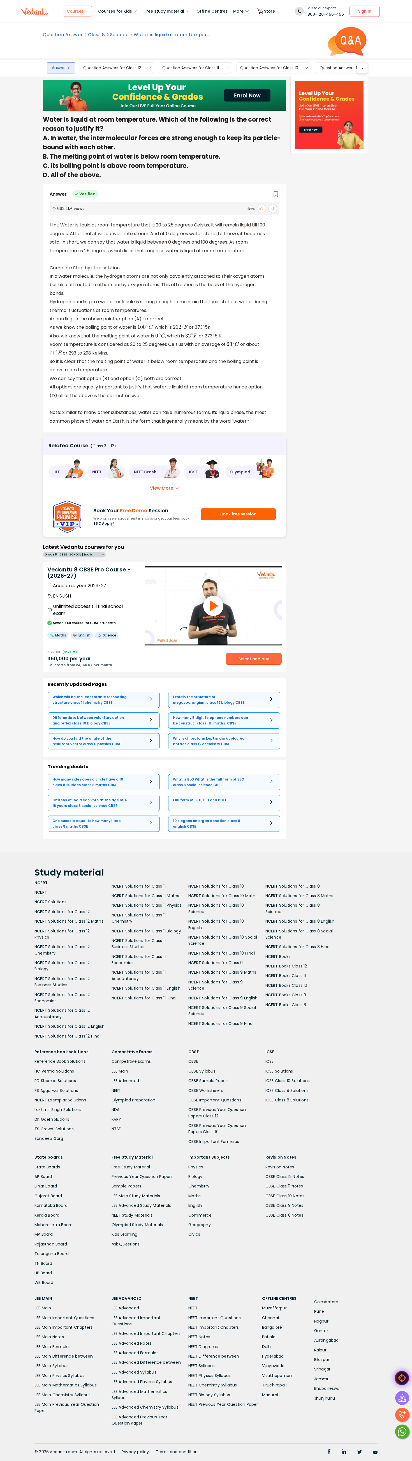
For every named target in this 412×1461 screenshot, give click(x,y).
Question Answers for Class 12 (112, 68)
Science (119, 35)
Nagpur (321, 1321)
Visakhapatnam (278, 1375)
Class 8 (96, 35)
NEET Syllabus (201, 1366)
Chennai (270, 1318)
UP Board (43, 1273)
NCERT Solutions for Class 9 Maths (222, 972)
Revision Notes (279, 1167)
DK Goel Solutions (51, 1119)
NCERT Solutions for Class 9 (215, 962)
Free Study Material (131, 1167)
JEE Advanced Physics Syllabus (142, 1381)
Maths (194, 1196)
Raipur (320, 1350)
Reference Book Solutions (59, 1061)
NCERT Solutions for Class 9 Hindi (221, 1023)
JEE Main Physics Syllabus (59, 1375)
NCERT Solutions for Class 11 (139, 886)
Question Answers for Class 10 (269, 68)
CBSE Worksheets (205, 1090)
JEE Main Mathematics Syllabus (65, 1385)
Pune (319, 1311)
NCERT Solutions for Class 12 (62, 911)
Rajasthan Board (50, 1244)
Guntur (321, 1330)
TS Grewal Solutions (54, 1129)
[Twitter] (359, 1452)
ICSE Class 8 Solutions (287, 1100)
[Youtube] (375, 1452)
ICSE (269, 1061)
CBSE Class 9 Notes (284, 1205)
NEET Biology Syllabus (209, 1395)
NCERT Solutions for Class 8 (292, 886)
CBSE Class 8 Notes (284, 1215)
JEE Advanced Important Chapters (146, 1333)
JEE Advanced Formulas (135, 1353)
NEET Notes (199, 1337)
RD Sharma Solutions (55, 1080)
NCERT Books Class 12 (286, 966)
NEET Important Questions (214, 1318)
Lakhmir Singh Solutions (58, 1109)
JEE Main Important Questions (64, 1318)
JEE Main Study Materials (136, 1196)
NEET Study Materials (132, 1215)
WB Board (44, 1282)
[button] (65, 472)
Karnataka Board (51, 1205)
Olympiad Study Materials (137, 1225)
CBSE (193, 1061)
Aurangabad (326, 1340)
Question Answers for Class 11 (190, 68)
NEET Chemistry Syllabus (212, 1385)
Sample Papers (127, 1186)
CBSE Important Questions (214, 1100)
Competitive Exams (131, 1061)
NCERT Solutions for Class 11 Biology (146, 931)
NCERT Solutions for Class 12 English (69, 1026)
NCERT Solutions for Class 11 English (146, 988)
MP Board (43, 1234)
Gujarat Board (48, 1196)
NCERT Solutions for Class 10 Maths (223, 896)
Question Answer (63, 35)
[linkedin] (344, 1452)
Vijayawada (273, 1366)
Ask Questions (126, 1244)
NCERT (40, 892)
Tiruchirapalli (275, 1385)
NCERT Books (278, 956)
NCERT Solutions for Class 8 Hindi (298, 947)
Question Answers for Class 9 (348, 68)
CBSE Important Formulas (213, 1141)
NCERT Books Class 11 (285, 975)
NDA (116, 1109)
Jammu (322, 1379)
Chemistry (198, 1186)
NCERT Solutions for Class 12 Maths (68, 921)
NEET (116, 1090)
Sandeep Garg (48, 1138)
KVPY (116, 1119)
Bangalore (272, 1327)
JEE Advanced (125, 1080)
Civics (194, 1234)
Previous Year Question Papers (142, 1176)
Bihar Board (45, 1186)
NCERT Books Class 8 (285, 1005)
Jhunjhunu (324, 1398)
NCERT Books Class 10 (286, 985)
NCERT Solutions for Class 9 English (223, 998)
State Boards (47, 1167)
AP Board (43, 1176)
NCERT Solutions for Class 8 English (300, 921)
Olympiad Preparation (134, 1100)
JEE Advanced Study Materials (141, 1205)
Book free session (238, 514)
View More (161, 488)
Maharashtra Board (53, 1225)
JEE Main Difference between (63, 1356)
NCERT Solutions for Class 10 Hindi (221, 953)
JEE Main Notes (49, 1337)
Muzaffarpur (274, 1308)
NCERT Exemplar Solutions (60, 1100)
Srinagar (322, 1369)
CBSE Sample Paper (207, 1080)
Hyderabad (273, 1356)
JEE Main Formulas (52, 1346)
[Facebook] (329, 1452)
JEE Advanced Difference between (146, 1362)
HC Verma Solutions (54, 1071)
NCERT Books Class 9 (285, 995)
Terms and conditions (178, 1452)
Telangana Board (51, 1253)
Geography (199, 1225)
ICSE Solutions (279, 1071)
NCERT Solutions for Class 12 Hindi (67, 1036)
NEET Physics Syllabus (209, 1375)
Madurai (270, 1395)
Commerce (200, 1215)
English (195, 1205)
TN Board (43, 1263)
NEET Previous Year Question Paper (223, 1404)
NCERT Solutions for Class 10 (216, 886)
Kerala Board (46, 1215)
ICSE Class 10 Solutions (287, 1080)
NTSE (116, 1129)
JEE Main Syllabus (51, 1366)
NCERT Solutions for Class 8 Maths (299, 896)
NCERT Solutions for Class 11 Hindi (144, 998)
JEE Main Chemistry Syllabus (62, 1395)
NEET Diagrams (203, 1346)
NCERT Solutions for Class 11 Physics (147, 905)
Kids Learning (125, 1234)
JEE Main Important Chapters (63, 1327)
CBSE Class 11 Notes (284, 1186)
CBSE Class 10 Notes (285, 1196)
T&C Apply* (103, 523)
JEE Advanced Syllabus (134, 1372)
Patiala (269, 1337)
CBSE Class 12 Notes (284, 1176)
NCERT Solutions (50, 902)
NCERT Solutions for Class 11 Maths (145, 896)
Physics (195, 1167)
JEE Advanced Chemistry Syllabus (145, 1407)
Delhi (267, 1346)
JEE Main (120, 1071)
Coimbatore (326, 1302)
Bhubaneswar (327, 1388)
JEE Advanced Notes (132, 1343)
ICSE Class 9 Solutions (287, 1090)
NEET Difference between (213, 1356)
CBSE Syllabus (202, 1071)
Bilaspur (322, 1359)
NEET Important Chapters (213, 1327)
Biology (195, 1176)
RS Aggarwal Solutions (56, 1090)
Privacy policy (135, 1452)
